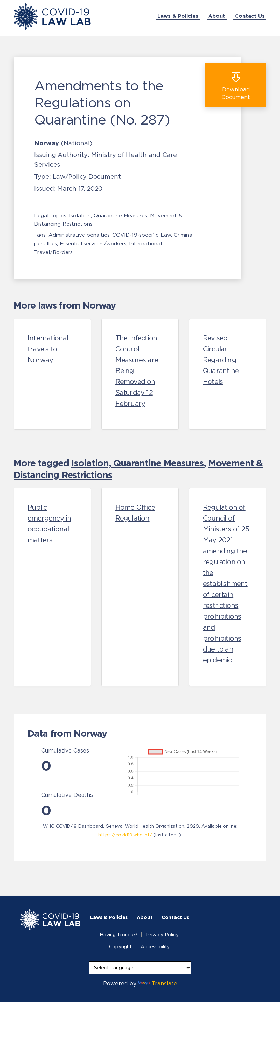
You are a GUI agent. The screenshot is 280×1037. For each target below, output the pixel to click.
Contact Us (250, 16)
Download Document (235, 93)
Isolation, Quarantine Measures (108, 215)
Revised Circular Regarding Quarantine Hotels (221, 359)
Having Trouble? (118, 934)
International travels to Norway (48, 349)
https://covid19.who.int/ (125, 834)
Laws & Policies (177, 16)
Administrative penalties (79, 235)
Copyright (120, 946)
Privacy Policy (162, 934)
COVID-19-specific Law (141, 235)
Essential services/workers (93, 243)
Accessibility (155, 946)
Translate (164, 983)
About (216, 16)
